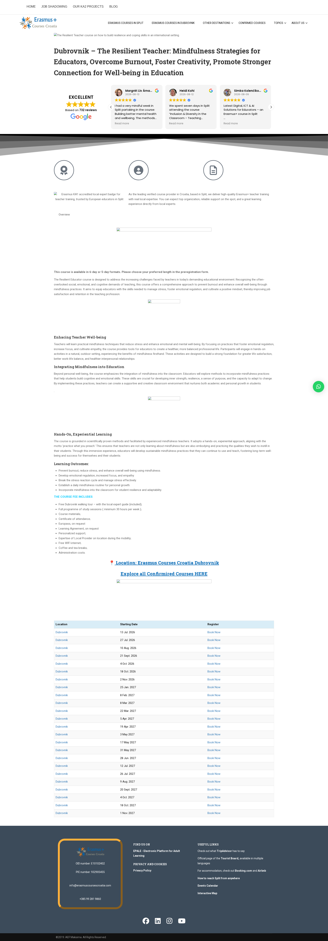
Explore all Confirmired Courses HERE (164, 574)
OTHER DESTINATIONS (216, 22)
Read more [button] (122, 123)
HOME (31, 6)
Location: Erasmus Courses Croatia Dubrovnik (167, 563)
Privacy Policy (142, 870)
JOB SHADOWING (54, 6)
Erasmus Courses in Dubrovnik (173, 22)
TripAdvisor (224, 850)
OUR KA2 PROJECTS (88, 6)
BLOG (113, 6)
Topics (278, 22)
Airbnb (262, 870)
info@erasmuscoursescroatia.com (90, 885)
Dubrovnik (62, 632)
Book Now (213, 632)
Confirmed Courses (252, 22)
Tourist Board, (230, 858)
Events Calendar (208, 885)
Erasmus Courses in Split (126, 22)
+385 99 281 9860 (90, 898)
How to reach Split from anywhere (219, 878)
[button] (271, 107)
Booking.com (243, 870)
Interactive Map (207, 893)
